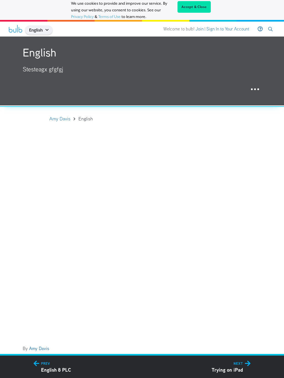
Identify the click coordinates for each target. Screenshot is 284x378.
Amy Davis (39, 348)
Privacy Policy (82, 16)
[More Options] (255, 89)
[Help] (260, 29)
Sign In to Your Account (227, 29)
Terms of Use (109, 16)
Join (200, 29)
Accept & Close (194, 7)
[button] (49, 30)
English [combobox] (36, 30)
